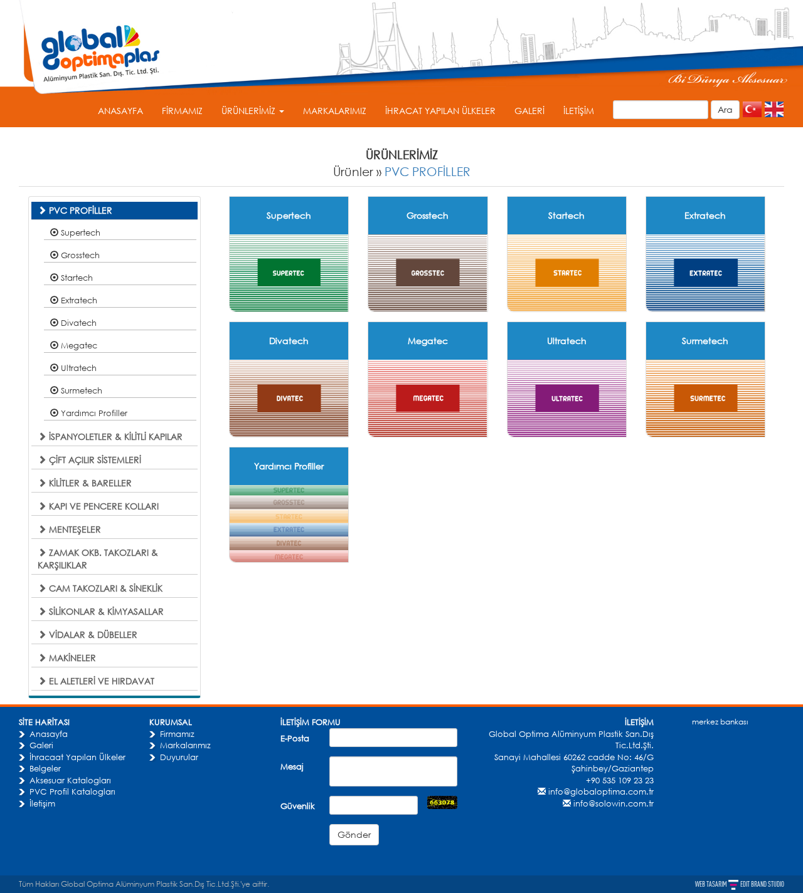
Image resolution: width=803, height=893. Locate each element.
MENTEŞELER (73, 529)
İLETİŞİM (578, 110)
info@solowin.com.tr (613, 803)
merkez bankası (720, 721)
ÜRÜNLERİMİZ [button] (249, 110)
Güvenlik (297, 806)
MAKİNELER (71, 657)
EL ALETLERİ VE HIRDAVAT (100, 681)
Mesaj (292, 766)
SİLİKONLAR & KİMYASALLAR (105, 611)
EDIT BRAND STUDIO (762, 884)
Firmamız (177, 734)
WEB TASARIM (711, 884)
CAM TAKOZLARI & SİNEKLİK (104, 588)
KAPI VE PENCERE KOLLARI (102, 506)
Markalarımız (185, 745)
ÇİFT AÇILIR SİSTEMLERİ (93, 459)
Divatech (77, 323)
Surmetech (80, 390)
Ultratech (77, 368)
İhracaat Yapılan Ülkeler (77, 757)
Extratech (77, 300)
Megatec (77, 345)
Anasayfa (48, 734)
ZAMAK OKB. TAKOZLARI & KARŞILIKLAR (98, 558)
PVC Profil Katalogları (72, 791)
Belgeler (45, 768)
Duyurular (179, 757)
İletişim (42, 803)
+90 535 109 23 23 (620, 780)
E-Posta (294, 738)
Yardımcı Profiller (92, 413)
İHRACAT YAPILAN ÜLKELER (440, 110)
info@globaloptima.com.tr (601, 791)
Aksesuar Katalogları (70, 780)
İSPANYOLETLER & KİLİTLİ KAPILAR (114, 436)
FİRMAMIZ (182, 110)
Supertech (79, 232)
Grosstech (79, 255)
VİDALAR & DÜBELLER (91, 634)
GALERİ (529, 110)
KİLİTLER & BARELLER (89, 483)
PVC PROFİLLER (428, 171)
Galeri (41, 745)
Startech (75, 278)
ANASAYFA (120, 110)
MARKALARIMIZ (334, 110)
